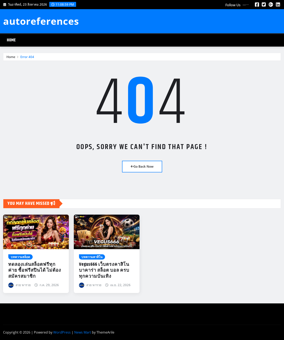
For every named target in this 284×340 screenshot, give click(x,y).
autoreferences (41, 21)
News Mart (82, 332)
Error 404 (27, 57)
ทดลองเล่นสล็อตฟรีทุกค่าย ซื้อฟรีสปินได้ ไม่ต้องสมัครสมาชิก (34, 270)
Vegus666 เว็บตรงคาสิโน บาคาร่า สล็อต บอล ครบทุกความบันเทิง (104, 270)
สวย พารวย (23, 285)
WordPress (62, 332)
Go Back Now (143, 166)
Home (11, 40)
